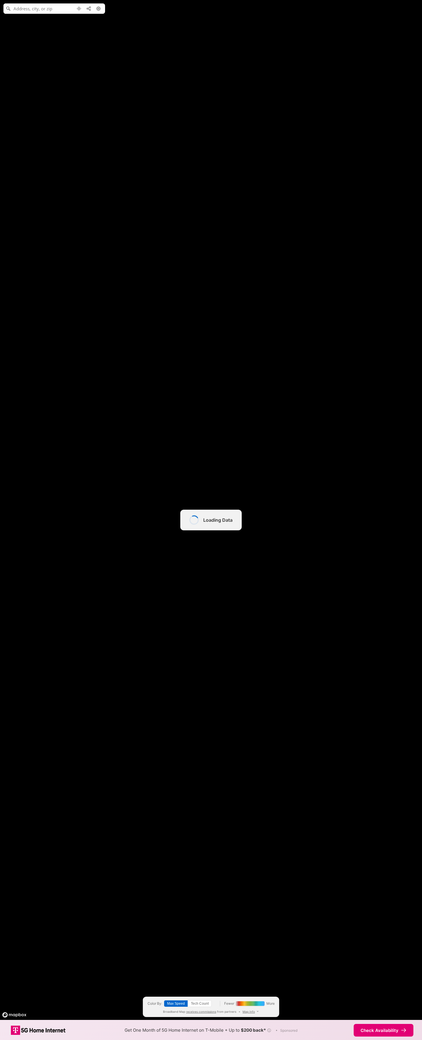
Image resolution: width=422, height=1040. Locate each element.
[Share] (88, 8)
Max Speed (176, 1004)
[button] (269, 1030)
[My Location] (79, 8)
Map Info (249, 1011)
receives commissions (201, 1011)
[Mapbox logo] (14, 1015)
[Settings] (98, 8)
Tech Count (200, 1004)
